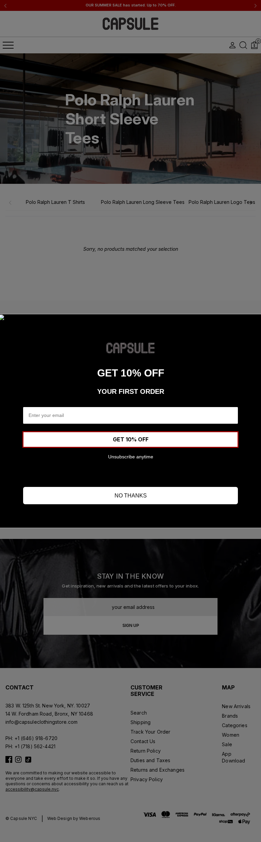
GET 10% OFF (131, 439)
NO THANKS (131, 495)
